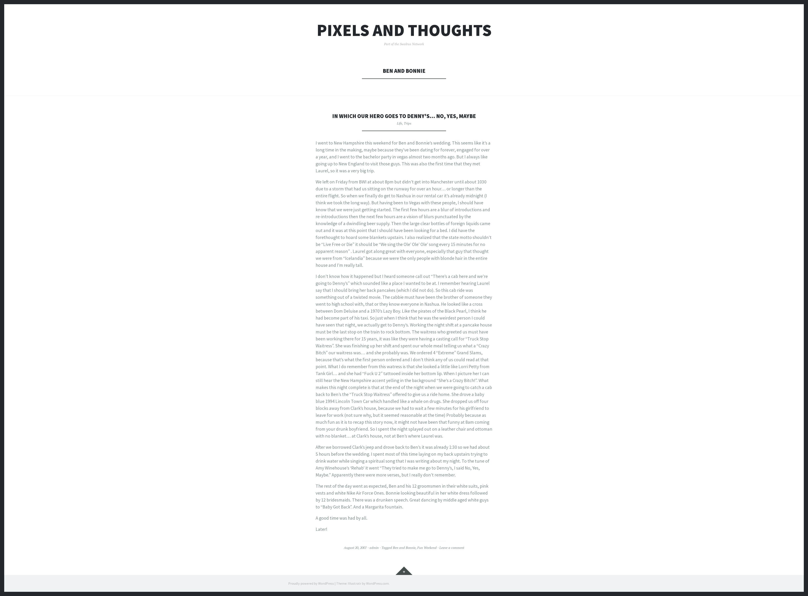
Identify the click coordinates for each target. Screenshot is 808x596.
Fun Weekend (427, 547)
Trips (407, 123)
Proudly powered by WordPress (311, 583)
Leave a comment (451, 547)
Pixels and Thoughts (404, 30)
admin (374, 547)
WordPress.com (377, 583)
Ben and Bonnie (404, 547)
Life (399, 123)
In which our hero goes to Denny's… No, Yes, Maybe (404, 116)
